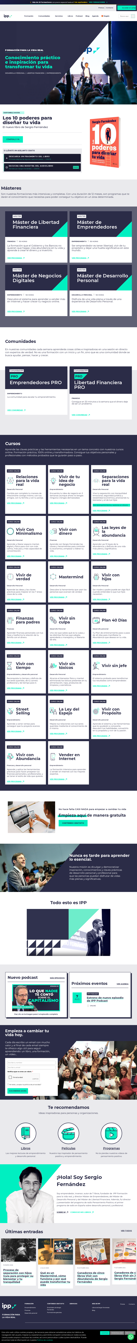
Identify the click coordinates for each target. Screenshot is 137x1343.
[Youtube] (26, 1328)
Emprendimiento (30, 1307)
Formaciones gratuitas (54, 1312)
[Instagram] (46, 1328)
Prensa (101, 8)
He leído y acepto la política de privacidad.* (25, 1085)
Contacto (109, 8)
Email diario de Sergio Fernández (54, 1308)
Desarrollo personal (31, 1313)
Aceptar (105, 1333)
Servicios (59, 16)
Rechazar (130, 1333)
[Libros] (25, 1133)
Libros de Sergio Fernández (100, 1307)
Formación (28, 16)
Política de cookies (45, 1340)
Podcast (79, 16)
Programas (111, 1148)
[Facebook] (33, 1328)
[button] (68, 932)
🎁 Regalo (105, 16)
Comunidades (44, 16)
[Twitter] (40, 1328)
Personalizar (117, 1333)
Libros (70, 16)
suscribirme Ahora (17, 1091)
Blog (87, 16)
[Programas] (111, 1133)
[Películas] (68, 1133)
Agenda (95, 16)
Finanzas (27, 1310)
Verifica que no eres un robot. (20, 1072)
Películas (68, 1148)
